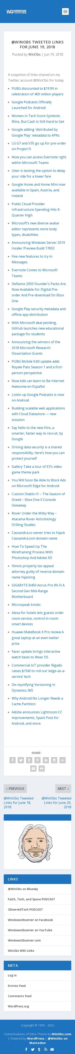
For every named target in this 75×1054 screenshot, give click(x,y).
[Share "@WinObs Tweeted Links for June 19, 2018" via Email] (33, 768)
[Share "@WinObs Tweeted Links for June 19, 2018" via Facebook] (12, 760)
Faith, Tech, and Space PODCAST (31, 899)
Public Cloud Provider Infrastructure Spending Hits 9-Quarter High (36, 209)
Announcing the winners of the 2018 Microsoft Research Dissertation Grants (36, 348)
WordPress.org (18, 1006)
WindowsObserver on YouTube (30, 930)
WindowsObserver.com (24, 940)
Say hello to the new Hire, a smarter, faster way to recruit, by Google (37, 433)
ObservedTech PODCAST (25, 909)
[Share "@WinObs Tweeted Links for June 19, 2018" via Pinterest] (37, 760)
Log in (12, 975)
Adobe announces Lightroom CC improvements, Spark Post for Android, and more (37, 718)
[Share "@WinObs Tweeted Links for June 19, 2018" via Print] (42, 768)
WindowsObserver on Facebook (30, 920)
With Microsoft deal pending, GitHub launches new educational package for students (38, 328)
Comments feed (19, 996)
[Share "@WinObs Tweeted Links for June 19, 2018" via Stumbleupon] (62, 760)
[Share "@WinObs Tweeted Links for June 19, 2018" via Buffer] (54, 760)
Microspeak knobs (26, 604)
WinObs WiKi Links (21, 951)
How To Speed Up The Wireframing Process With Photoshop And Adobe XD (32, 552)
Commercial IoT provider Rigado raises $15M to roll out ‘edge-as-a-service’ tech (38, 671)
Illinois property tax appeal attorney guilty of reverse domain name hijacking (38, 571)
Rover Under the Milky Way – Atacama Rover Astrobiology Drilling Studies (34, 519)
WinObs (34, 54)
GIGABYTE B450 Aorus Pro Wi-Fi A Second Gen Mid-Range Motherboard (38, 591)
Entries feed (17, 986)
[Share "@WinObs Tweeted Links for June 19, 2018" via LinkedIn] (46, 760)
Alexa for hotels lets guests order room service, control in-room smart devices (38, 618)
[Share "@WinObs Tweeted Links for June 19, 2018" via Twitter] (21, 760)
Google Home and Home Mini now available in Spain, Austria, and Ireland (38, 190)
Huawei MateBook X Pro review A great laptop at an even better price (38, 638)
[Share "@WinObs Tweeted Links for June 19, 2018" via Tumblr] (29, 760)
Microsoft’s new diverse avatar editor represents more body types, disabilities (35, 229)
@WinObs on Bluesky (23, 889)
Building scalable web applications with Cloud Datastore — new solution (38, 414)
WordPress (35, 1038)
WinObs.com (61, 1034)
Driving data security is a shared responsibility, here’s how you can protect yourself (38, 453)
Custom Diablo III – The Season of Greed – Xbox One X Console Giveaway (38, 500)
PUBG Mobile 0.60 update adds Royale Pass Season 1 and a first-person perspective (37, 367)
